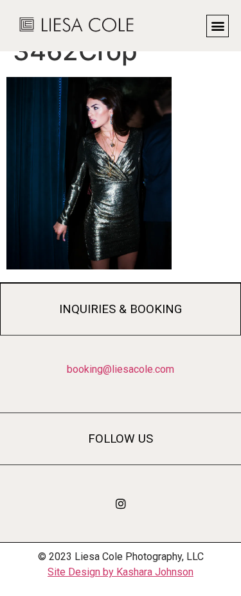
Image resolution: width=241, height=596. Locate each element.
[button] (217, 26)
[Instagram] (121, 503)
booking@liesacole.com (120, 369)
